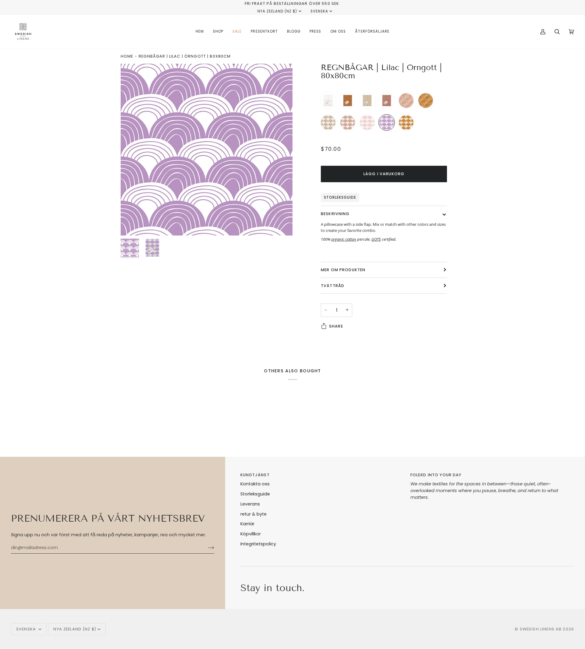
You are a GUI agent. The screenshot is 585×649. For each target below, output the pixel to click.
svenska (319, 11)
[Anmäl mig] (206, 547)
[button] (218, 31)
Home (127, 56)
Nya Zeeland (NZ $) (277, 11)
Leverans (250, 504)
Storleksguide (340, 197)
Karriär (247, 524)
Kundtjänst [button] (254, 474)
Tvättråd (332, 285)
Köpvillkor (250, 534)
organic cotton (343, 239)
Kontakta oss (255, 484)
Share (336, 326)
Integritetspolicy (258, 544)
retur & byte (253, 514)
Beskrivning (335, 213)
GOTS (376, 239)
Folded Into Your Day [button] (436, 474)
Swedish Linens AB (541, 629)
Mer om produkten (343, 269)
